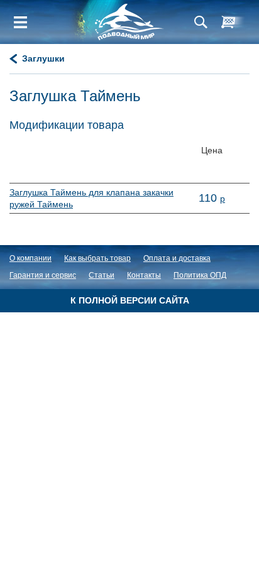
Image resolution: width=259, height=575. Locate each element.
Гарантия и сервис (42, 275)
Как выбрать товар (97, 258)
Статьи (101, 275)
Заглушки (43, 58)
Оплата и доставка (177, 258)
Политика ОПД (200, 275)
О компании (30, 258)
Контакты (144, 275)
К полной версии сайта (129, 300)
